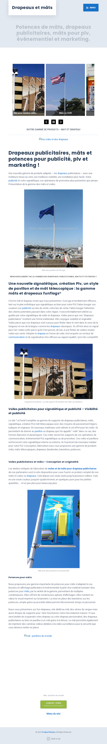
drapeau (41, 333)
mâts (26, 591)
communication (16, 337)
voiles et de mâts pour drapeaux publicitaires (72, 468)
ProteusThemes (48, 732)
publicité (12, 180)
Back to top (55, 739)
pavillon (39, 431)
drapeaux (62, 173)
